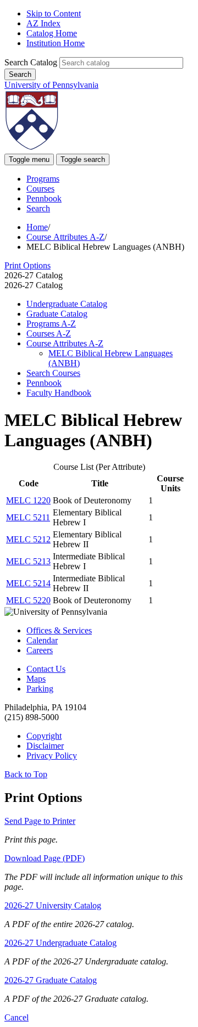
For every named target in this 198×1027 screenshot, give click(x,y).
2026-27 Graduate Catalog (50, 980)
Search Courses (53, 373)
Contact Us (45, 669)
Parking (39, 688)
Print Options (27, 265)
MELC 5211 (28, 517)
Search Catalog (30, 62)
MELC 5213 (28, 561)
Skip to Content (53, 13)
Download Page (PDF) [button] (44, 858)
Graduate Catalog (56, 313)
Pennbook (44, 198)
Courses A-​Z (48, 333)
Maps (36, 678)
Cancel (16, 1017)
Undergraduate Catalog (66, 303)
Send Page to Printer (39, 821)
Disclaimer (45, 745)
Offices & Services (59, 630)
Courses (40, 188)
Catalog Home (51, 33)
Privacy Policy (51, 755)
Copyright (44, 735)
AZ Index (43, 23)
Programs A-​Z (51, 323)
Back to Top (25, 774)
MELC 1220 (28, 500)
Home (37, 227)
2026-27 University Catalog (52, 905)
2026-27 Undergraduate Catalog (60, 942)
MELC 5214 (28, 583)
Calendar (42, 640)
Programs (42, 178)
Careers (39, 650)
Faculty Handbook (58, 392)
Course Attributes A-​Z (64, 343)
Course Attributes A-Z (65, 237)
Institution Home (55, 43)
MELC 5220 (28, 600)
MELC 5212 (28, 539)
